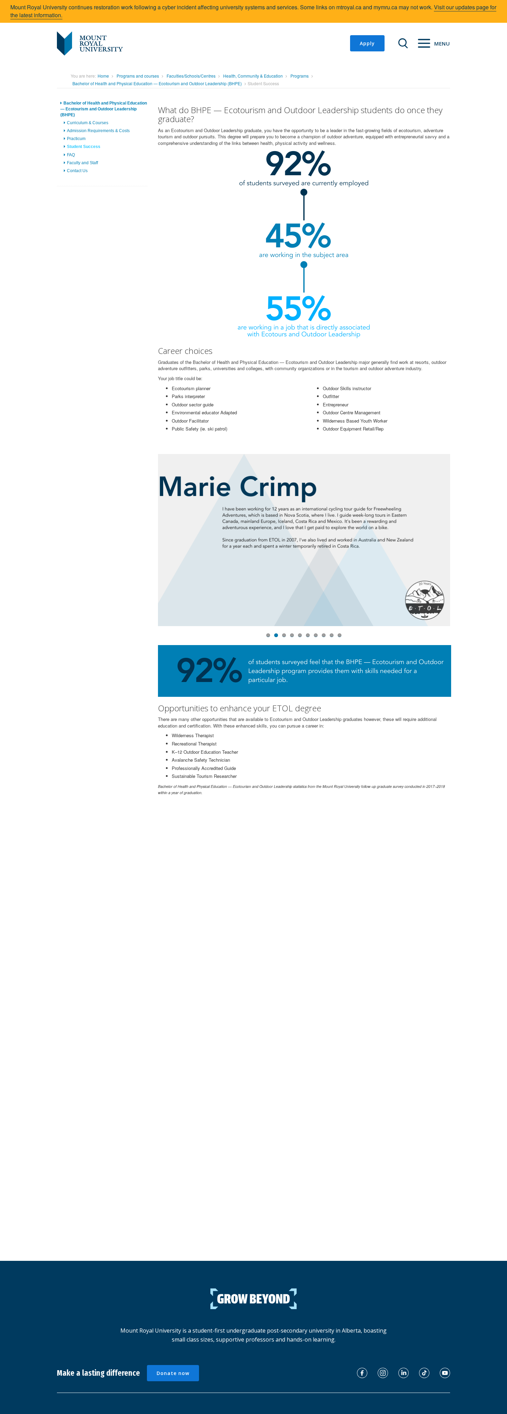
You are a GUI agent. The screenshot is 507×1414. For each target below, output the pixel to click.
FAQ (71, 154)
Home (103, 76)
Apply (367, 43)
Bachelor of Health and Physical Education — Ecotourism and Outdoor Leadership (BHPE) (157, 83)
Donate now (173, 1373)
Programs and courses (138, 76)
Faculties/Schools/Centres (191, 76)
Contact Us (77, 170)
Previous (148, 547)
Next (462, 547)
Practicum (76, 139)
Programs (299, 76)
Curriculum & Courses (87, 122)
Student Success (83, 147)
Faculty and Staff (82, 162)
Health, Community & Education (253, 76)
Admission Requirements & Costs (98, 131)
